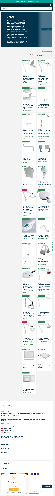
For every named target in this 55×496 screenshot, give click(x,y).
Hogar (8, 14)
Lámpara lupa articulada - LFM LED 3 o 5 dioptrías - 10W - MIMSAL (44, 79)
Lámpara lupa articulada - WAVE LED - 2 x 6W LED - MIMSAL (29, 314)
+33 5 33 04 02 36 (7, 428)
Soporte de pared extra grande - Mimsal (29, 183)
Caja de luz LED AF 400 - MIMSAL (28, 366)
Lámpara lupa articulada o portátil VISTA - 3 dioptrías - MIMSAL (28, 287)
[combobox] (26, 8)
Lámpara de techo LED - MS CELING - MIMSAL (44, 236)
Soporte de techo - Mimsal (28, 260)
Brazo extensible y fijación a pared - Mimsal (27, 159)
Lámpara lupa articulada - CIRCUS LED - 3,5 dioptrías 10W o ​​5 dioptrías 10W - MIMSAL (28, 209)
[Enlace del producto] (29, 72)
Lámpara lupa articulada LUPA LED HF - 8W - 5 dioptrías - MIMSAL (29, 79)
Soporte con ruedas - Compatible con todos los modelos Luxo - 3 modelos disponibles (29, 133)
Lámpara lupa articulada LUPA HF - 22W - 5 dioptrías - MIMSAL (28, 107)
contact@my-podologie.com (9, 426)
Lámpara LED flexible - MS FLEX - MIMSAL (28, 236)
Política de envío (35, 491)
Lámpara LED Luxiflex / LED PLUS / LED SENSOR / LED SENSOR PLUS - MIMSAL (44, 133)
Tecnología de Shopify (19, 408)
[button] (1, 5)
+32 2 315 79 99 (7, 430)
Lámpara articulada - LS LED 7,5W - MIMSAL (44, 339)
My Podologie (9, 408)
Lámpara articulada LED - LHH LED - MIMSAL (44, 206)
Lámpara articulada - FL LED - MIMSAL (44, 313)
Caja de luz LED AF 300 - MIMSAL (44, 366)
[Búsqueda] (50, 8)
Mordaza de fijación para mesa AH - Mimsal (44, 183)
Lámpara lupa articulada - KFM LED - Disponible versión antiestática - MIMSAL (28, 341)
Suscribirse (47, 486)
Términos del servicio (26, 491)
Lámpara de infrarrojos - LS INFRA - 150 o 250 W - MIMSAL (44, 286)
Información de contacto (44, 491)
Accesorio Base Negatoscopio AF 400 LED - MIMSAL (44, 261)
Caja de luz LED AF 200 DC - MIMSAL (28, 389)
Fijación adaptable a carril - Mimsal (43, 158)
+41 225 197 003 (7, 433)
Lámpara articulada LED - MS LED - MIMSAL (43, 105)
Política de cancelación (34, 493)
